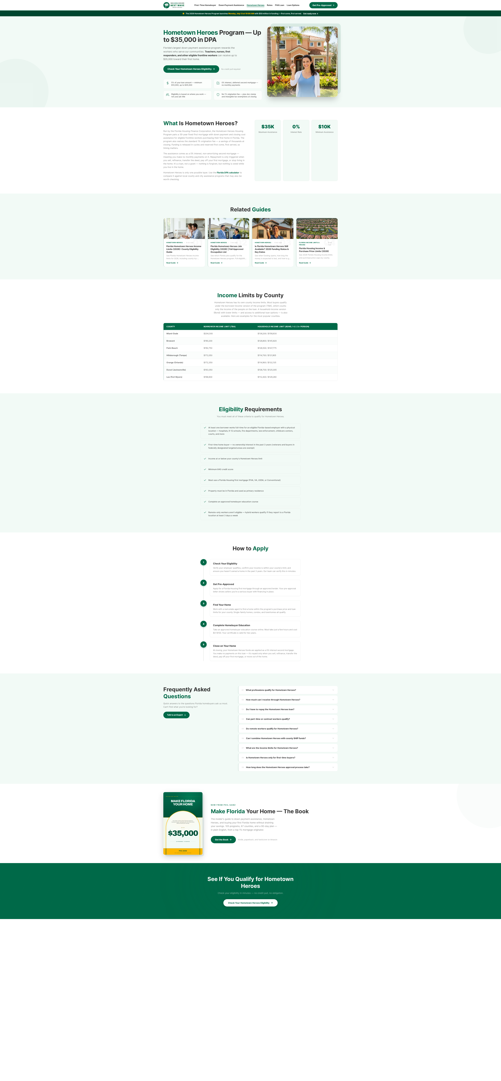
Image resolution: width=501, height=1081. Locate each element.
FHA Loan (279, 5)
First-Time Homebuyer (205, 5)
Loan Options (293, 5)
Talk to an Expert (175, 715)
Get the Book (221, 839)
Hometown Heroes (255, 5)
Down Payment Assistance (231, 5)
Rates (269, 5)
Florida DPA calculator (228, 172)
